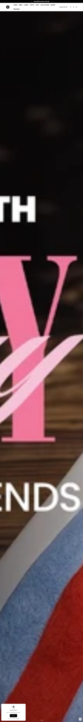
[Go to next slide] (51, 1)
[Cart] (76, 7)
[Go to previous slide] (31, 1)
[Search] (70, 7)
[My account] (73, 7)
